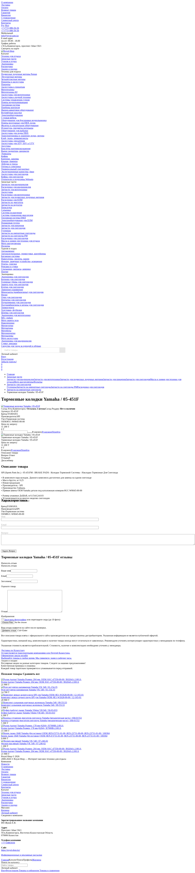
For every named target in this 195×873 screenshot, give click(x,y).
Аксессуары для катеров (13, 141)
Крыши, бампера (9, 161)
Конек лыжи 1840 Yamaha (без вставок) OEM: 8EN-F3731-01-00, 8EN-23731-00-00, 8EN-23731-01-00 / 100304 (54, 736)
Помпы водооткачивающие (14, 102)
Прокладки (6, 207)
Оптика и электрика (11, 166)
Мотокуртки (7, 325)
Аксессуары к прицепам (13, 87)
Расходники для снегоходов (14, 238)
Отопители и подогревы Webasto (17, 179)
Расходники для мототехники (15, 194)
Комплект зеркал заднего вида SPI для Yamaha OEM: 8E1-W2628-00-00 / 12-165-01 (41, 697)
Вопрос (4, 533)
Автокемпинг (8, 251)
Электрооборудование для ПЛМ (17, 220)
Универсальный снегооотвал (15, 169)
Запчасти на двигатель (12, 202)
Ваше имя (6, 571)
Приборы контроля (10, 107)
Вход (3, 356)
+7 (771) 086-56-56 (10, 28)
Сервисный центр (10, 20)
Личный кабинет (9, 813)
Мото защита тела (10, 320)
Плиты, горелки (9, 264)
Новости (5, 764)
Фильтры (5, 246)
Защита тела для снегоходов (14, 284)
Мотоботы (6, 330)
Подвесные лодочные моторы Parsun (19, 74)
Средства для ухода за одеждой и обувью (21, 346)
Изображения (7, 616)
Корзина (5, 810)
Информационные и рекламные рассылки (21, 855)
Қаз (7, 25)
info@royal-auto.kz (10, 35)
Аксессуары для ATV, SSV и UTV (17, 143)
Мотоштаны (7, 328)
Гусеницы (6, 230)
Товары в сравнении (49, 870)
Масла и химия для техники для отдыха (20, 241)
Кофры (4, 156)
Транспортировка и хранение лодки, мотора (22, 136)
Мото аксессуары (9, 338)
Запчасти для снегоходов (13, 228)
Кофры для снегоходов (12, 177)
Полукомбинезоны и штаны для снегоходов (22, 305)
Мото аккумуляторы (11, 243)
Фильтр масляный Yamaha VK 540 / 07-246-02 (23, 743)
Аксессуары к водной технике (16, 97)
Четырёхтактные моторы (13, 79)
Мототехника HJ (9, 92)
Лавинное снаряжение (12, 289)
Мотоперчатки (8, 333)
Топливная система (10, 105)
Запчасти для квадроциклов (14, 184)
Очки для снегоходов (11, 297)
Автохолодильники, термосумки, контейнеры (23, 253)
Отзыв (4, 611)
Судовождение (8, 18)
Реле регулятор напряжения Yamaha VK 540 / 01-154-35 (28, 689)
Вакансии (6, 15)
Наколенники (7, 323)
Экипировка (7, 800)
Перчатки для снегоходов (13, 300)
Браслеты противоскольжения (15, 148)
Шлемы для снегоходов (12, 312)
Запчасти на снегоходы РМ (14, 236)
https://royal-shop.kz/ (10, 850)
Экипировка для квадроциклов (16, 341)
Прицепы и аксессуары (12, 82)
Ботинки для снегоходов (13, 279)
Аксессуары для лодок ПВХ (15, 133)
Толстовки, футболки (11, 310)
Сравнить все (31, 673)
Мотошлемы (7, 336)
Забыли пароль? (9, 361)
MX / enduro (7, 318)
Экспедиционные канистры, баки (17, 171)
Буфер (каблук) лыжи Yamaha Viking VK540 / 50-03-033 (28, 713)
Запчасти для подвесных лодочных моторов (22, 197)
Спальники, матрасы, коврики (16, 269)
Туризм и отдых (9, 797)
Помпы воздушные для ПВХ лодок (18, 123)
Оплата (4, 7)
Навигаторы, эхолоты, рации (15, 259)
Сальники (6, 210)
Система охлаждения (11, 212)
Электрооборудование (12, 115)
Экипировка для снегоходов (15, 277)
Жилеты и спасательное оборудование (20, 125)
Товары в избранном (28, 870)
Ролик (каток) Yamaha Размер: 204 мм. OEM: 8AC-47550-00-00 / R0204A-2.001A (40, 682)
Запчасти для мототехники (14, 189)
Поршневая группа (10, 223)
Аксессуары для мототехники (15, 94)
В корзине (51, 432)
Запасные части (14, 377)
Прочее (4, 271)
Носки (4, 295)
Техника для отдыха (11, 792)
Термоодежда (7, 307)
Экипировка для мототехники (16, 315)
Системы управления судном (15, 100)
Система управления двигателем (17, 215)
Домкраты (6, 153)
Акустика (6, 146)
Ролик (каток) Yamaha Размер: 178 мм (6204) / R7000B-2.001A (31, 728)
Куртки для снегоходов (12, 287)
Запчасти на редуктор (11, 205)
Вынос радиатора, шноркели (15, 151)
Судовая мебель (8, 118)
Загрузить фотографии (15, 619)
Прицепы (5, 84)
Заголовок (6, 581)
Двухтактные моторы (11, 77)
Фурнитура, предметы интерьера (17, 128)
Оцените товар (8, 586)
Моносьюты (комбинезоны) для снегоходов (22, 292)
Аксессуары (7, 192)
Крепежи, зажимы (10, 159)
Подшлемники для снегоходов (16, 302)
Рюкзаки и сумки (9, 266)
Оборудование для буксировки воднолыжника (24, 120)
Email (3, 524)
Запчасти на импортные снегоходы (18, 233)
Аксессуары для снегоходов (14, 174)
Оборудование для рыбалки (14, 130)
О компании (7, 2)
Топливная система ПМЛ (13, 218)
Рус (3, 25)
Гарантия (5, 12)
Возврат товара (8, 10)
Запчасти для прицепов (12, 225)
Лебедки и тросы (9, 164)
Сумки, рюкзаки (9, 343)
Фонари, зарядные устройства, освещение (21, 261)
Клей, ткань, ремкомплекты (14, 138)
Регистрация (7, 359)
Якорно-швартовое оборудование (17, 110)
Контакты (6, 23)
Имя (3, 516)
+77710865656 (8, 843)
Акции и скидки (9, 805)
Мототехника (7, 89)
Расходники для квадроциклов (16, 187)
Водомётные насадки (11, 112)
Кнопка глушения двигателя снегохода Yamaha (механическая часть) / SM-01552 (40, 720)
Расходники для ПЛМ (11, 200)
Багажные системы (10, 256)
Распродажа (7, 802)
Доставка (5, 5)
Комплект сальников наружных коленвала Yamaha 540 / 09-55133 (33, 705)
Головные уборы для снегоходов (17, 282)
